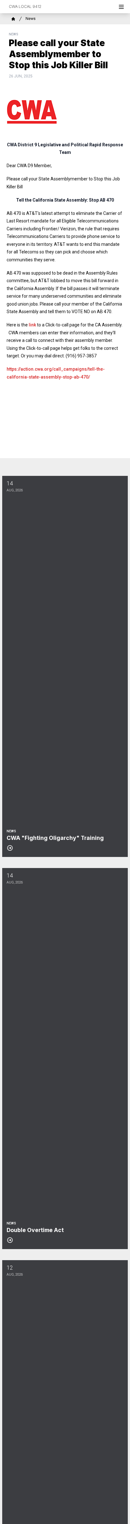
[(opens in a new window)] (65, 112)
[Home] (13, 19)
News (31, 18)
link (32, 324)
